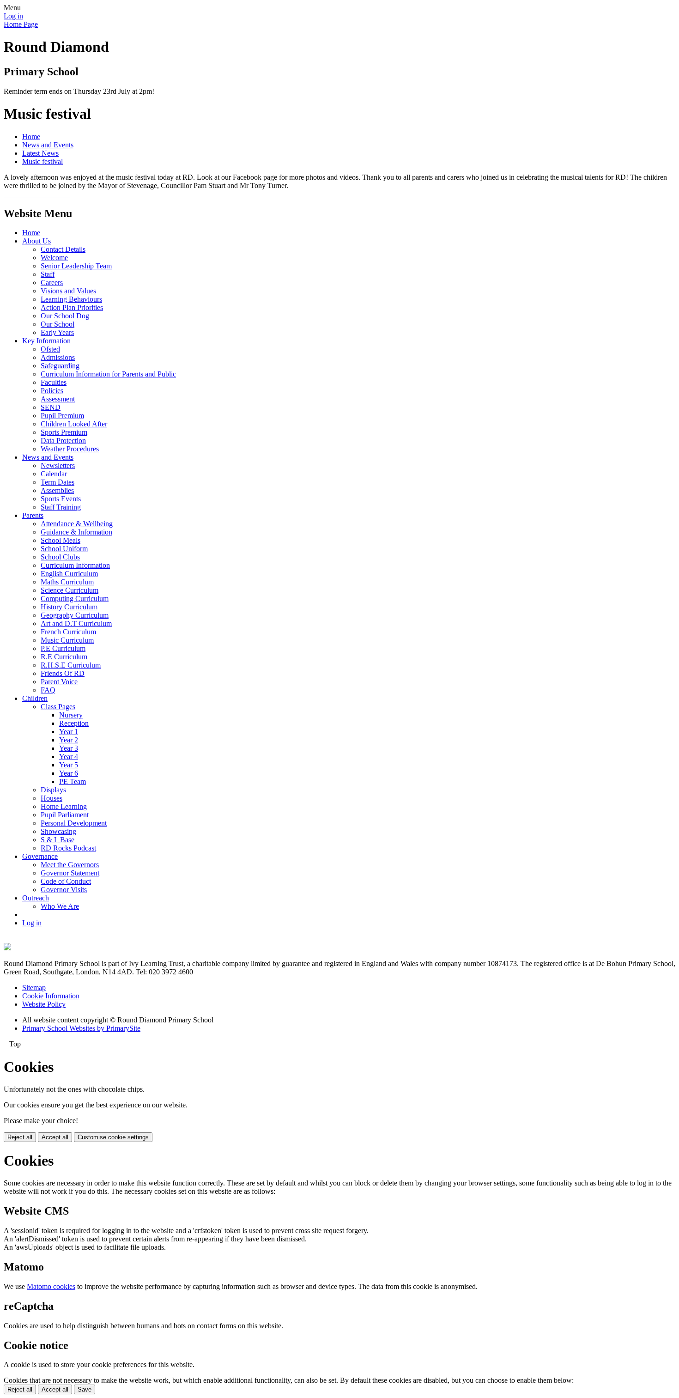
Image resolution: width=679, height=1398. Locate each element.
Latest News (40, 153)
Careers (52, 282)
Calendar (54, 474)
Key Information (46, 341)
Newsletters (58, 465)
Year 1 (68, 731)
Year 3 (68, 748)
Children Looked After (74, 424)
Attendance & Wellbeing (77, 524)
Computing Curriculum (75, 598)
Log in (13, 16)
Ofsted (50, 349)
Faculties (54, 382)
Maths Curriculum (67, 582)
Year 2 (68, 740)
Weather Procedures (70, 449)
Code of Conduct (66, 881)
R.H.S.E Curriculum (71, 665)
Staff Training (61, 507)
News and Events (47, 145)
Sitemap (34, 987)
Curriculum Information (75, 565)
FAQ (48, 690)
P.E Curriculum (63, 648)
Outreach (35, 898)
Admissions (58, 357)
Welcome (54, 257)
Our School (57, 324)
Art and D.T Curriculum (76, 623)
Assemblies (57, 490)
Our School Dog (65, 316)
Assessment (58, 399)
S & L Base (57, 840)
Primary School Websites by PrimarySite (81, 1028)
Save (84, 1389)
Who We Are (60, 906)
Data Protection (63, 440)
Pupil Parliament (65, 815)
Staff (48, 274)
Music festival (42, 161)
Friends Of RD (63, 673)
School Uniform (64, 549)
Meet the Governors (70, 865)
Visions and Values (68, 291)
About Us (36, 241)
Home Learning (64, 806)
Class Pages (58, 707)
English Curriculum (69, 573)
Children (35, 698)
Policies (52, 391)
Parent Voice (59, 682)
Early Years (57, 332)
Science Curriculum (69, 590)
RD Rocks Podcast (68, 848)
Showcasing (58, 831)
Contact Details (63, 249)
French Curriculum (68, 632)
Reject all (19, 1137)
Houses (51, 798)
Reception (74, 723)
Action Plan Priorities (72, 307)
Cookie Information (50, 996)
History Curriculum (69, 607)
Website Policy (44, 1004)
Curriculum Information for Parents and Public (108, 374)
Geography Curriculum (75, 615)
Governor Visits (64, 890)
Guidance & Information (76, 532)
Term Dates (57, 482)
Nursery (71, 715)
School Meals (60, 540)
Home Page (21, 24)
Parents (32, 515)
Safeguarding (60, 366)
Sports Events (61, 499)
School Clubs (60, 557)
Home (31, 136)
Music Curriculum (67, 640)
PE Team (72, 781)
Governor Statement (70, 873)
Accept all (55, 1137)
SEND (51, 407)
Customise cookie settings (113, 1137)
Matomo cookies (51, 1286)
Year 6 (68, 773)
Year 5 (68, 765)
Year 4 (68, 756)
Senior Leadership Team (76, 266)
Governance (40, 856)
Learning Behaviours (71, 299)
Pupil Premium (62, 415)
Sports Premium (64, 432)
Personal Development (74, 823)
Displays (53, 790)
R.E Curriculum (64, 657)
